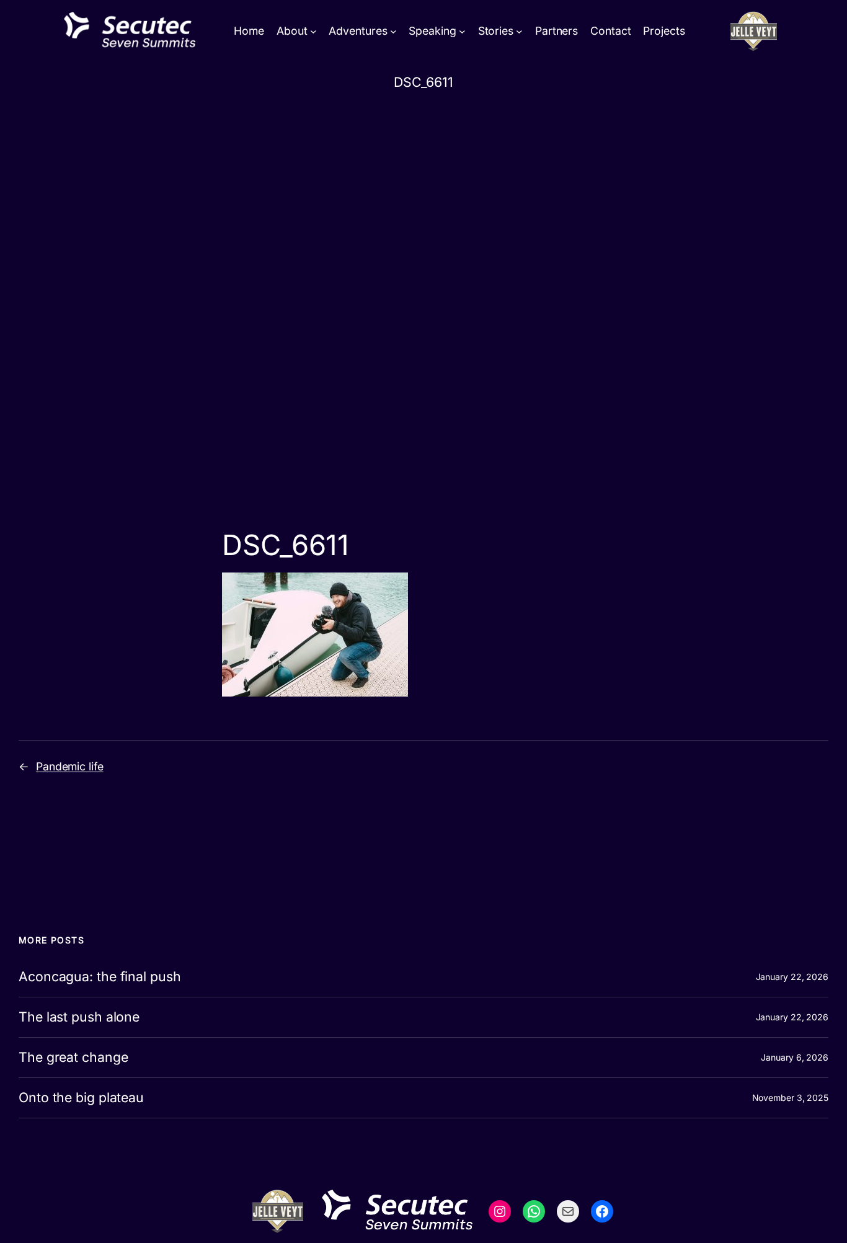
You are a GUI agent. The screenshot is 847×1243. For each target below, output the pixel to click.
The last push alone (79, 1017)
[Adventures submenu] (393, 31)
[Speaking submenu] (462, 31)
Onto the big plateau (81, 1097)
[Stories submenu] (519, 31)
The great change (73, 1057)
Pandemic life (70, 766)
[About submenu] (313, 31)
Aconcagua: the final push (100, 976)
